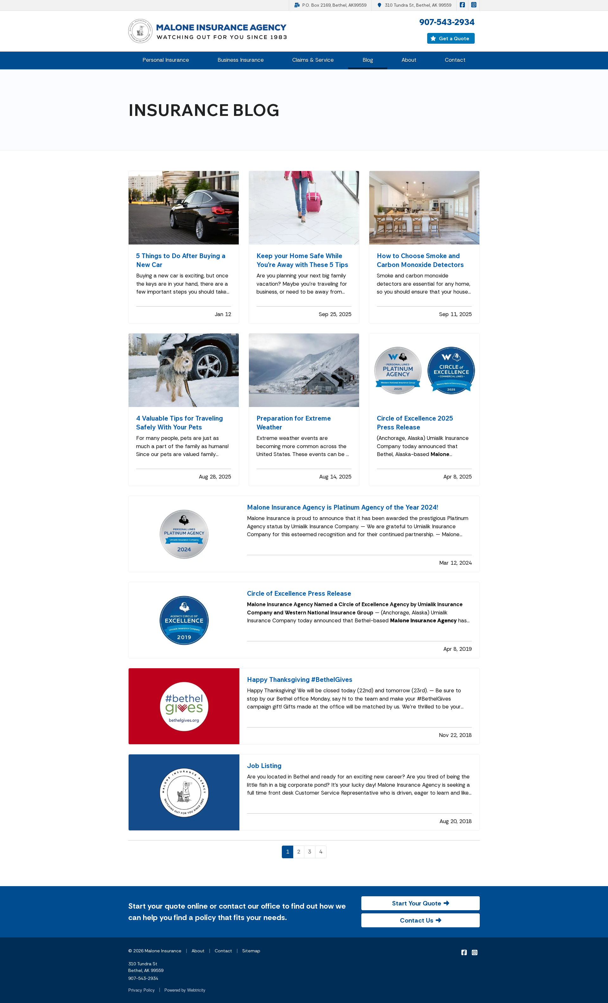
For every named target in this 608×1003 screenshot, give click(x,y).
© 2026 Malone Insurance (154, 951)
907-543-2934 (143, 978)
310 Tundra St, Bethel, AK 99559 (418, 5)
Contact (455, 59)
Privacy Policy (141, 990)
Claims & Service (313, 59)
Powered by (185, 990)
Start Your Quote (416, 903)
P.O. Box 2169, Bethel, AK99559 (334, 5)
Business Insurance (241, 59)
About (409, 59)
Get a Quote (453, 38)
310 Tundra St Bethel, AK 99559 (145, 967)
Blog (375, 59)
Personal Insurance (165, 59)
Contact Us (416, 920)
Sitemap (251, 951)
